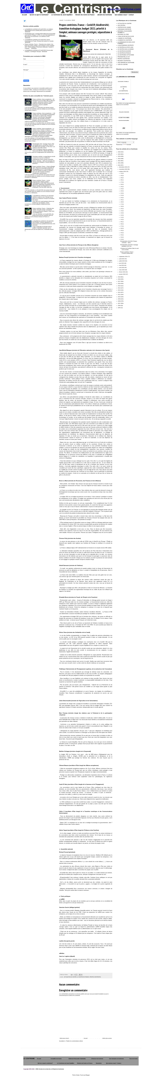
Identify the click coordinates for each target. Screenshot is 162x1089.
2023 (119, 158)
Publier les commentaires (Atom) (74, 1041)
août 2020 (122, 258)
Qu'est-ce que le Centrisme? (39, 15)
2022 (119, 160)
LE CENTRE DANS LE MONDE (126, 49)
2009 (119, 299)
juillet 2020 (122, 261)
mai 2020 (121, 265)
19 (121, 199)
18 (121, 202)
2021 (119, 163)
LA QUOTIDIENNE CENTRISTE (126, 45)
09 (121, 221)
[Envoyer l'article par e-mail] (71, 974)
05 (121, 230)
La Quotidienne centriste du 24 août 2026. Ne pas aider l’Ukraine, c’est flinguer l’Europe (39, 51)
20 (121, 197)
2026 (119, 152)
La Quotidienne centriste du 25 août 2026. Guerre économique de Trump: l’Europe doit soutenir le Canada (39, 40)
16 (121, 206)
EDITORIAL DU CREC (123, 34)
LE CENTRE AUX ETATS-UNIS (125, 47)
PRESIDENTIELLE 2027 (124, 57)
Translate (128, 144)
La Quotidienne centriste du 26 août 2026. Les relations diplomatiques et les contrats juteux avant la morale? (39, 29)
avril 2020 (121, 267)
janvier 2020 (122, 274)
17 (121, 204)
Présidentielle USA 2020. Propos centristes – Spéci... (128, 242)
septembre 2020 (123, 256)
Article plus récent (64, 1038)
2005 (119, 307)
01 (121, 239)
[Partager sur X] (78, 975)
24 (121, 188)
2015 (119, 285)
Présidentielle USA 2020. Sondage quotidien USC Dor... (129, 245)
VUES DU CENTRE (123, 64)
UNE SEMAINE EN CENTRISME (126, 62)
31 (121, 173)
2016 (119, 283)
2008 (119, 301)
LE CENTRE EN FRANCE (83, 976)
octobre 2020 (122, 171)
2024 (119, 156)
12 (121, 215)
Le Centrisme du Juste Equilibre (62, 15)
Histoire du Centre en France (84, 15)
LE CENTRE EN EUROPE (124, 51)
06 (121, 228)
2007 (119, 303)
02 (121, 237)
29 (121, 177)
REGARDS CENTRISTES (124, 60)
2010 (119, 296)
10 (121, 219)
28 (121, 180)
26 (121, 184)
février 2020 (122, 272)
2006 (119, 305)
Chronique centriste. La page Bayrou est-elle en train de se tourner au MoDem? (43, 157)
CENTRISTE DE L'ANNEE (124, 27)
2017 (119, 281)
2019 (119, 277)
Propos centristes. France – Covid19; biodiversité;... (127, 252)
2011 (119, 294)
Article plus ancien (107, 1038)
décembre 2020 (123, 167)
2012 (119, 292)
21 (121, 195)
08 (121, 224)
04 (121, 232)
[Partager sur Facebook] (80, 975)
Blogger (88, 1075)
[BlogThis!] (76, 975)
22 (121, 193)
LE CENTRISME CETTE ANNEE (126, 55)
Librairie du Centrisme (104, 15)
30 (121, 175)
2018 (119, 279)
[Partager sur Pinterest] (82, 975)
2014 (119, 288)
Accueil (24, 15)
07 (121, 226)
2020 (119, 165)
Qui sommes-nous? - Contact (124, 15)
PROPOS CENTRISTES (95, 976)
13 (121, 213)
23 (121, 191)
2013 (119, 290)
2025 (119, 154)
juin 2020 (121, 263)
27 (121, 182)
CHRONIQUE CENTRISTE (124, 29)
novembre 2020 (123, 169)
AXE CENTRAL (121, 25)
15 (121, 208)
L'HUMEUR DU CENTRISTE (125, 40)
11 (121, 217)
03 (121, 235)
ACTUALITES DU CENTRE (70, 976)
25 (121, 186)
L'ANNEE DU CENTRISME (124, 38)
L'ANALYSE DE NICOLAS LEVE (126, 36)
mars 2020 (122, 269)
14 (121, 210)
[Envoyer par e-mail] (74, 975)
